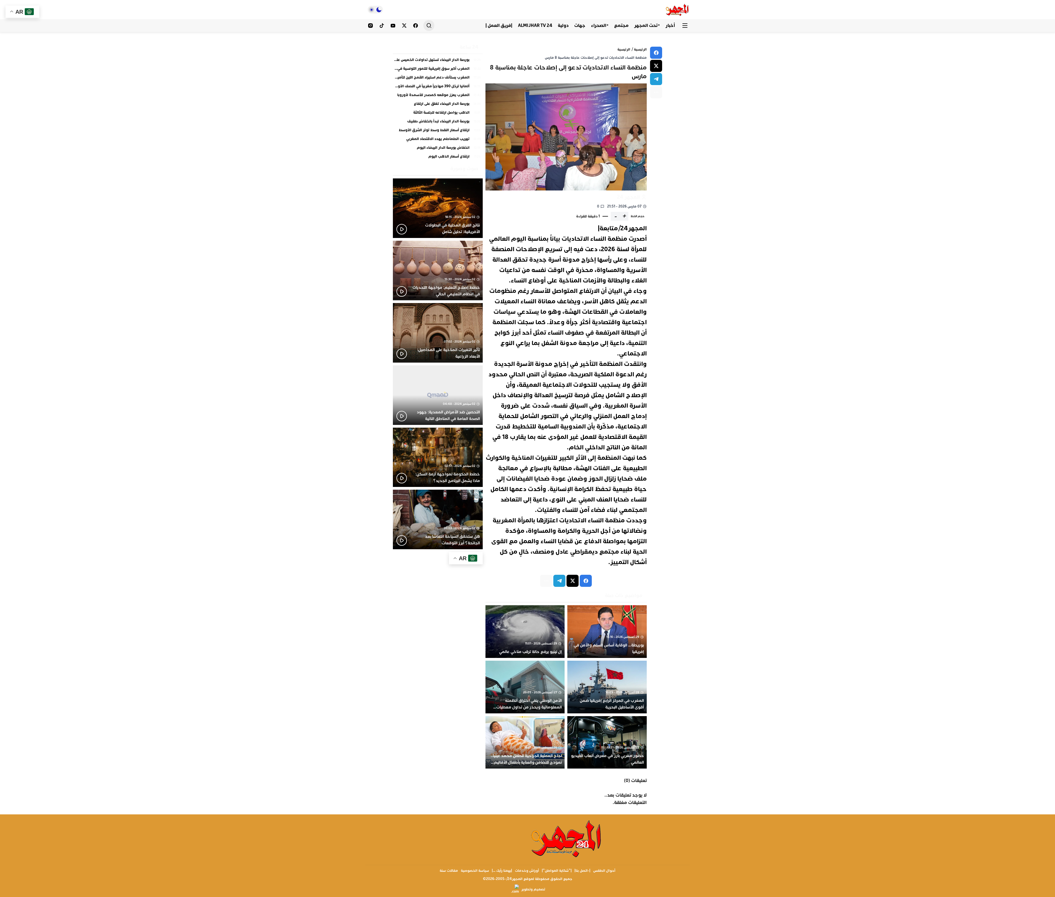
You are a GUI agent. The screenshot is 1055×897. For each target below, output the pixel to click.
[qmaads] (566, 838)
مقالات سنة (449, 870)
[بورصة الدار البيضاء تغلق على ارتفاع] (438, 105)
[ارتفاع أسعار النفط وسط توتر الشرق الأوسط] (438, 131)
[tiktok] (382, 25)
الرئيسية (640, 49)
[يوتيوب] (393, 25)
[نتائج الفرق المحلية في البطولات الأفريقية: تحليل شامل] (438, 208)
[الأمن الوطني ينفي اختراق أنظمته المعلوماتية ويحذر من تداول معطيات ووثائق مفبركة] (525, 687)
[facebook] (656, 53)
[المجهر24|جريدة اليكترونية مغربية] (677, 9)
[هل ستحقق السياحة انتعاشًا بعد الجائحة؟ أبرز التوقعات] (438, 519)
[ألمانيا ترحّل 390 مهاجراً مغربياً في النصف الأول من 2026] (438, 87)
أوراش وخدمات (527, 870)
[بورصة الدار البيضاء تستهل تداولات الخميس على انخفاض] (438, 61)
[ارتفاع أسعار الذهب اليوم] (438, 156)
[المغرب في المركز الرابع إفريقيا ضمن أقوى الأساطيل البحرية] (607, 687)
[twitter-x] (656, 66)
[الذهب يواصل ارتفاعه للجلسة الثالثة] (438, 114)
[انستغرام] (370, 25)
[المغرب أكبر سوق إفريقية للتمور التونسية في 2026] (438, 70)
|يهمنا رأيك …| (502, 870)
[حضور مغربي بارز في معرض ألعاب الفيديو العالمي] (607, 742)
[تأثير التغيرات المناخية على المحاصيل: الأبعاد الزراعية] (438, 333)
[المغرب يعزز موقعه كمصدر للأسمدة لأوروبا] (438, 96)
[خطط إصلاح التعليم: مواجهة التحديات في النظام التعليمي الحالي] (438, 270)
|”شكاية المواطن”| (557, 870)
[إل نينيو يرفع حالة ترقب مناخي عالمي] (525, 631)
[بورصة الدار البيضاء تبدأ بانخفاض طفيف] (438, 122)
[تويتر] (404, 25)
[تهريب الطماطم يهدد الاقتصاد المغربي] (438, 140)
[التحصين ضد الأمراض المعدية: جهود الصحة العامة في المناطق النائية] (438, 395)
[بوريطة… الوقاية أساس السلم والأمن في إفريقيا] (607, 631)
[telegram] (656, 79)
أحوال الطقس (604, 870)
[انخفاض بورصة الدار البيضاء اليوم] (438, 149)
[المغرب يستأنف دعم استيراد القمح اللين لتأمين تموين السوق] (438, 78)
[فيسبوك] (415, 25)
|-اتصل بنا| (582, 870)
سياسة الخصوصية (475, 870)
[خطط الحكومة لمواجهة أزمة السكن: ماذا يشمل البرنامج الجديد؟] (438, 457)
